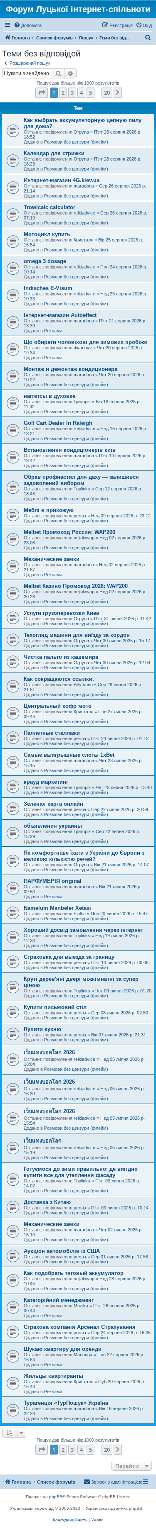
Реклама (53, 330)
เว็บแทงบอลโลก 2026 (49, 1052)
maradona (84, 185)
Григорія (82, 401)
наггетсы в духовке (49, 396)
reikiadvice (84, 212)
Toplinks (82, 488)
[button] (41, 92)
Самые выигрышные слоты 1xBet (69, 755)
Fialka (80, 913)
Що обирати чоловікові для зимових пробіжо (85, 342)
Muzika (81, 1305)
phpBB (55, 1496)
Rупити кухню (42, 1029)
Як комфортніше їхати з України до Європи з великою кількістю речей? (84, 856)
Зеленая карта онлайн (53, 804)
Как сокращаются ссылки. (59, 679)
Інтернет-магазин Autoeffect (60, 315)
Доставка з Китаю (47, 1202)
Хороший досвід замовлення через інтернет (83, 930)
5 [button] (90, 92)
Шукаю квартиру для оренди (63, 1349)
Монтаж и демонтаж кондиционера (70, 369)
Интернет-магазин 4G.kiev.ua (61, 180)
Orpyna (81, 131)
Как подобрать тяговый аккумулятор (74, 1273)
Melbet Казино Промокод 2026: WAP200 (76, 586)
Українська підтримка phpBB (114, 1508)
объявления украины (53, 826)
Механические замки (51, 559)
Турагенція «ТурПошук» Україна (66, 1403)
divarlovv (83, 347)
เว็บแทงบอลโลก (43, 1141)
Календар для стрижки (54, 153)
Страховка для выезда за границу (69, 957)
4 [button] (81, 92)
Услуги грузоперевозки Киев (61, 613)
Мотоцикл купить (47, 234)
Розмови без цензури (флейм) (76, 141)
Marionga (83, 1354)
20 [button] (107, 92)
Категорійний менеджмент (59, 1300)
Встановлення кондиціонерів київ (70, 450)
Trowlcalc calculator (49, 207)
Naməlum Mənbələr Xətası (57, 908)
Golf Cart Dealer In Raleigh (58, 423)
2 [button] (63, 92)
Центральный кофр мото (58, 706)
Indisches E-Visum (48, 288)
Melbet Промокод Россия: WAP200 (69, 532)
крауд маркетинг (46, 782)
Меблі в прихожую (49, 510)
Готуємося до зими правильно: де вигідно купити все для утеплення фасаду (81, 1172)
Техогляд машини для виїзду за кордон (77, 635)
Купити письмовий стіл (55, 1007)
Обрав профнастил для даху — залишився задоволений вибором (81, 480)
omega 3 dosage (45, 261)
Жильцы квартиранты (53, 1376)
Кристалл (83, 239)
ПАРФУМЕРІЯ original (53, 881)
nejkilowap (84, 537)
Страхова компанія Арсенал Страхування (80, 1327)
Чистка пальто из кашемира (61, 657)
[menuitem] (28, 25)
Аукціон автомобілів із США (62, 1251)
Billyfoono (83, 684)
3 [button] (72, 92)
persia (80, 515)
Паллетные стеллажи (52, 733)
